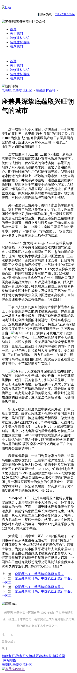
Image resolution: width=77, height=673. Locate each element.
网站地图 (9, 660)
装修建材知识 (20, 38)
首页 (13, 29)
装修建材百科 (20, 42)
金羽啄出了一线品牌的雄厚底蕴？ (39, 574)
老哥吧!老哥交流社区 (17, 90)
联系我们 (16, 46)
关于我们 (16, 33)
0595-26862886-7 (65, 14)
